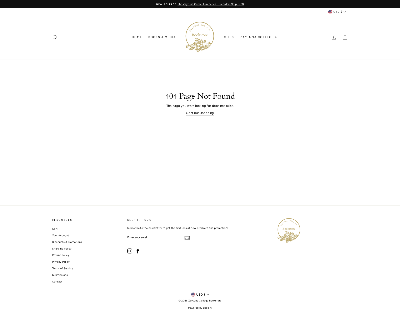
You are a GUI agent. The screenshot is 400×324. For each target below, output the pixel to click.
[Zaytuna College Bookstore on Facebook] (137, 250)
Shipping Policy (62, 248)
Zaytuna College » (258, 37)
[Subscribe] (187, 237)
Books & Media (162, 37)
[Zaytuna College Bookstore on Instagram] (129, 250)
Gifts (229, 37)
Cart (55, 228)
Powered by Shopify (200, 307)
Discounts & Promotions (67, 241)
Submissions (60, 274)
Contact (57, 281)
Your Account (60, 235)
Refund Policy (60, 255)
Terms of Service (62, 268)
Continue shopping (200, 113)
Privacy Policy (61, 261)
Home (137, 37)
